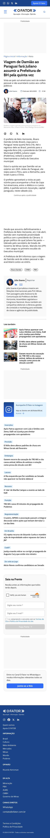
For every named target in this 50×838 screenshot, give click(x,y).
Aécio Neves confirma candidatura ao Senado (24, 565)
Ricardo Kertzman (11, 770)
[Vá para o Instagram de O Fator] (4, 719)
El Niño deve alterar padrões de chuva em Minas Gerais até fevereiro (22, 447)
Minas (5, 752)
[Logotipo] (24, 12)
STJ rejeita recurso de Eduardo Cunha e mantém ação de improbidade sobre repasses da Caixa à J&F (25, 537)
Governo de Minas (11, 796)
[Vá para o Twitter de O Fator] (13, 719)
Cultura (6, 742)
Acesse (19, 413)
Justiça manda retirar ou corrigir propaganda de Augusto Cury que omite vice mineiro (25, 552)
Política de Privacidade (13, 826)
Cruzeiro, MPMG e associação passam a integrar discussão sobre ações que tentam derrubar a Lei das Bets (25, 521)
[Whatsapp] (8, 3)
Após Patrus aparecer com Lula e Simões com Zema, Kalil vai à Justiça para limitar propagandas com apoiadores (24, 432)
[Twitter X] (12, 3)
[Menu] (5, 11)
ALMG (5, 790)
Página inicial (9, 56)
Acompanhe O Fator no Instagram (29, 405)
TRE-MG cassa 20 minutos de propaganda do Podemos (23, 505)
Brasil (5, 739)
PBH (5, 786)
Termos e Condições (12, 823)
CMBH (5, 793)
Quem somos (9, 725)
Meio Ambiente (9, 745)
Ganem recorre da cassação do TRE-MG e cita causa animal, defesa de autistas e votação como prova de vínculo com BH (24, 462)
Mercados (7, 748)
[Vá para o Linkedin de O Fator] (18, 719)
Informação (22, 56)
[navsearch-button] (44, 12)
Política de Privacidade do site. (22, 621)
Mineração (7, 783)
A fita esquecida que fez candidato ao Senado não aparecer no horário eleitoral (24, 477)
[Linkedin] (16, 3)
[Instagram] (4, 3)
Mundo (6, 755)
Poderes (6, 758)
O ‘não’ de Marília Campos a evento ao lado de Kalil (24, 491)
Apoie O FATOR (9, 728)
